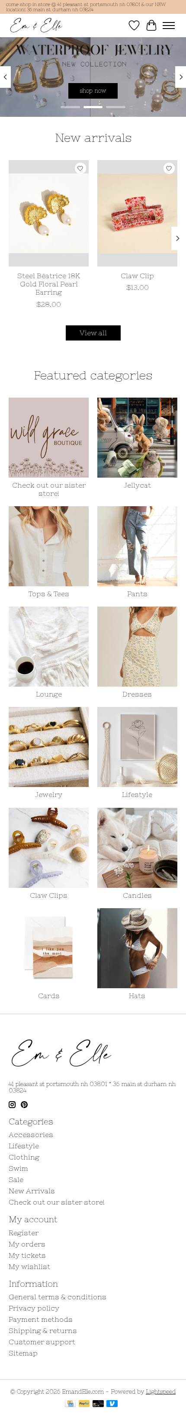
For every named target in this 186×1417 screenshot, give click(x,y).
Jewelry (48, 794)
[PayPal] (84, 1404)
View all (93, 333)
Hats (137, 995)
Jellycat (137, 485)
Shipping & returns (43, 1330)
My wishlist (29, 1266)
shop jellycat (98, 90)
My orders (27, 1244)
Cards (49, 995)
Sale (16, 1179)
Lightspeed (161, 1391)
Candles (137, 895)
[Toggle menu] (168, 25)
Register (23, 1233)
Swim (18, 1168)
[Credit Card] (70, 1404)
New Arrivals (32, 1191)
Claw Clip (137, 276)
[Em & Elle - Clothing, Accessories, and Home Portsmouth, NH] (36, 25)
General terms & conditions (57, 1297)
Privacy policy (34, 1308)
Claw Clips (48, 895)
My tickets (27, 1255)
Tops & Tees (49, 594)
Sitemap (23, 1353)
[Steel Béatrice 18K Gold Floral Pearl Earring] (49, 213)
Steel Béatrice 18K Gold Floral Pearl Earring (48, 284)
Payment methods (41, 1319)
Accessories (31, 1134)
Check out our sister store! (49, 489)
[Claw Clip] (137, 213)
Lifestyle (137, 794)
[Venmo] (112, 1404)
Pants (137, 594)
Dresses (137, 694)
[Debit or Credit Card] (98, 1404)
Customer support (42, 1342)
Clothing (24, 1157)
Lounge (49, 694)
